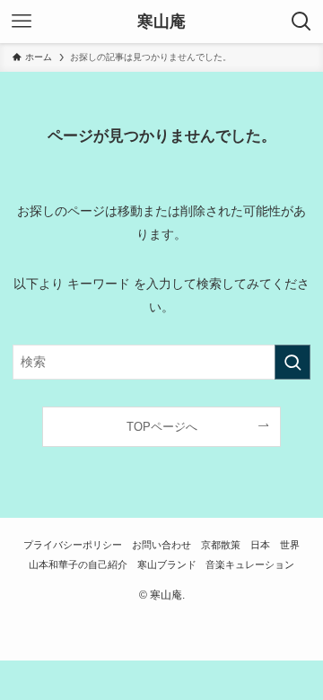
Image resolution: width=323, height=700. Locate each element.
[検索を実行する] (292, 362)
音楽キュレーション (249, 564)
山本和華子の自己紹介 (78, 564)
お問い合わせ (161, 544)
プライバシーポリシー (72, 544)
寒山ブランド (166, 564)
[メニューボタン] (21, 21)
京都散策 (220, 544)
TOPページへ (162, 426)
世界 (290, 544)
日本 (260, 544)
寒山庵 (161, 21)
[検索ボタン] (301, 21)
